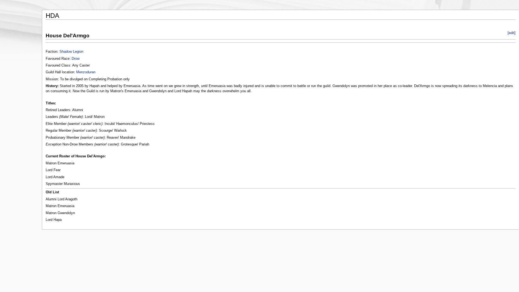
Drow (75, 59)
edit (511, 33)
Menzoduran (85, 72)
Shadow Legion (71, 52)
